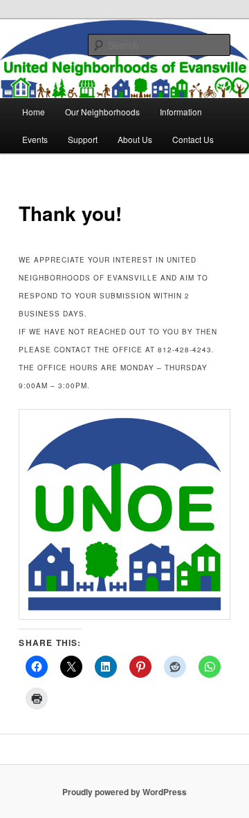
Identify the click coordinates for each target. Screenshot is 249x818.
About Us (135, 139)
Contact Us (193, 139)
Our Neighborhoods (102, 111)
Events (35, 139)
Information (181, 111)
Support (83, 139)
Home (33, 111)
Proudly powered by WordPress (124, 792)
